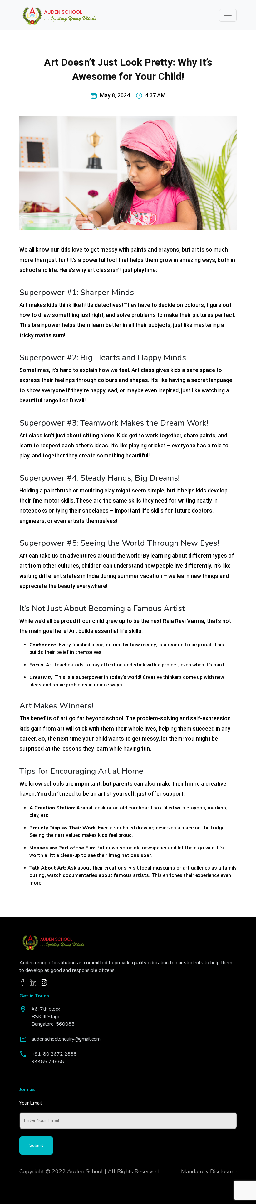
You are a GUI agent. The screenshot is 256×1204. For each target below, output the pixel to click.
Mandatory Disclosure (209, 1171)
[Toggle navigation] (228, 15)
